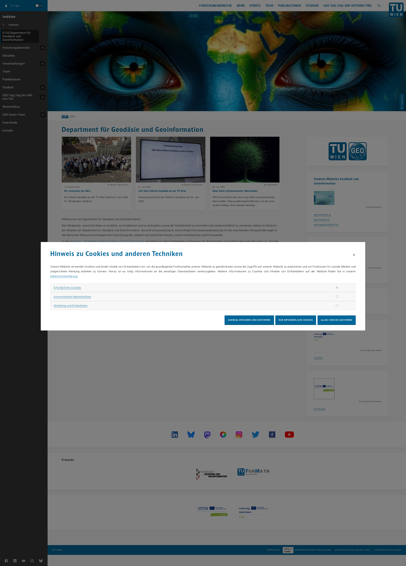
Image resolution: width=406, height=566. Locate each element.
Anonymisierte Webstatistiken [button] (72, 296)
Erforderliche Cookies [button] (67, 287)
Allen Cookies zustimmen (336, 320)
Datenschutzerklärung (63, 276)
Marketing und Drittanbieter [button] (71, 305)
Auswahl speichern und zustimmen (249, 320)
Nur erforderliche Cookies (296, 320)
